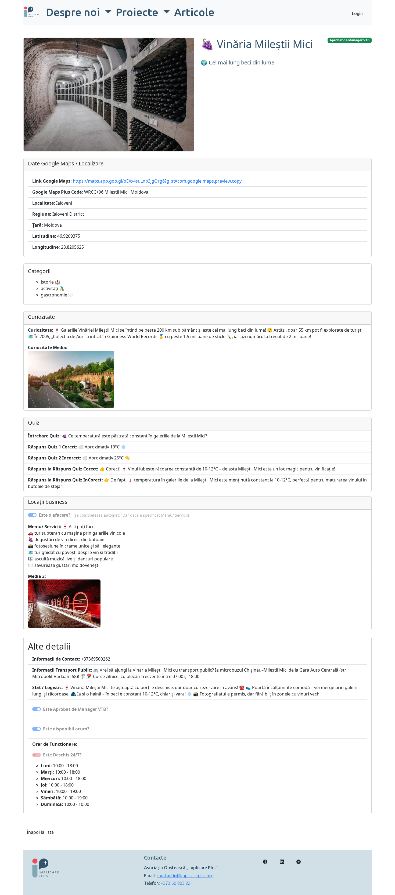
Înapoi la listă (40, 832)
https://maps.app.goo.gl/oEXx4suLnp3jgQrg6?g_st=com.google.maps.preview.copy (157, 181)
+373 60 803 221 (177, 883)
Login (357, 13)
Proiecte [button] (138, 12)
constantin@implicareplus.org (185, 875)
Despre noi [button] (74, 12)
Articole (194, 12)
